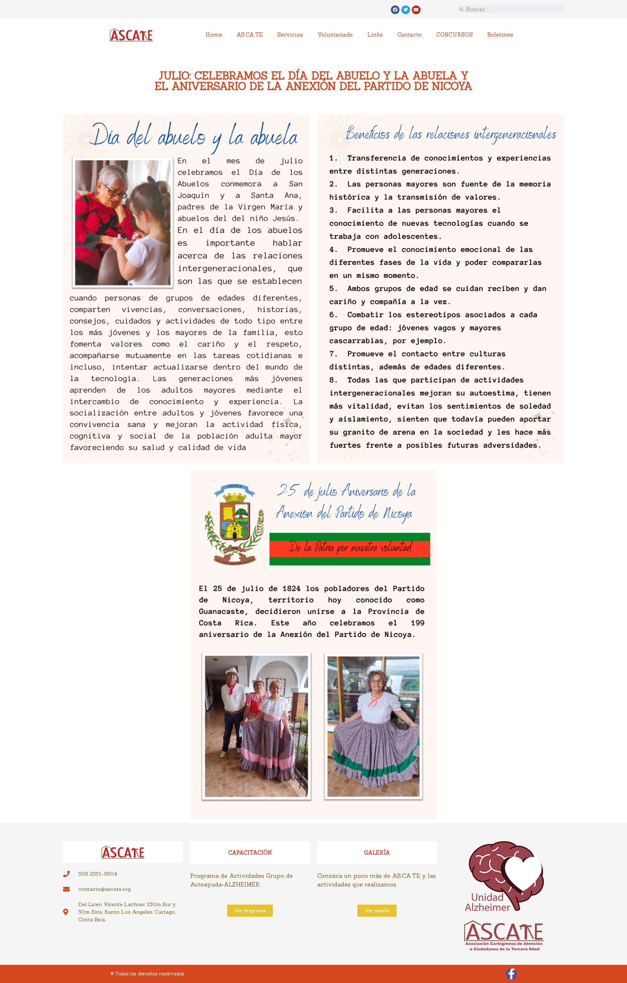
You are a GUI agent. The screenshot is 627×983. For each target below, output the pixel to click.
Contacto (409, 34)
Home (213, 34)
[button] (250, 911)
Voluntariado (335, 34)
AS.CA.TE (250, 34)
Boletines (500, 34)
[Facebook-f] (511, 973)
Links (375, 34)
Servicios (290, 34)
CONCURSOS (454, 34)
